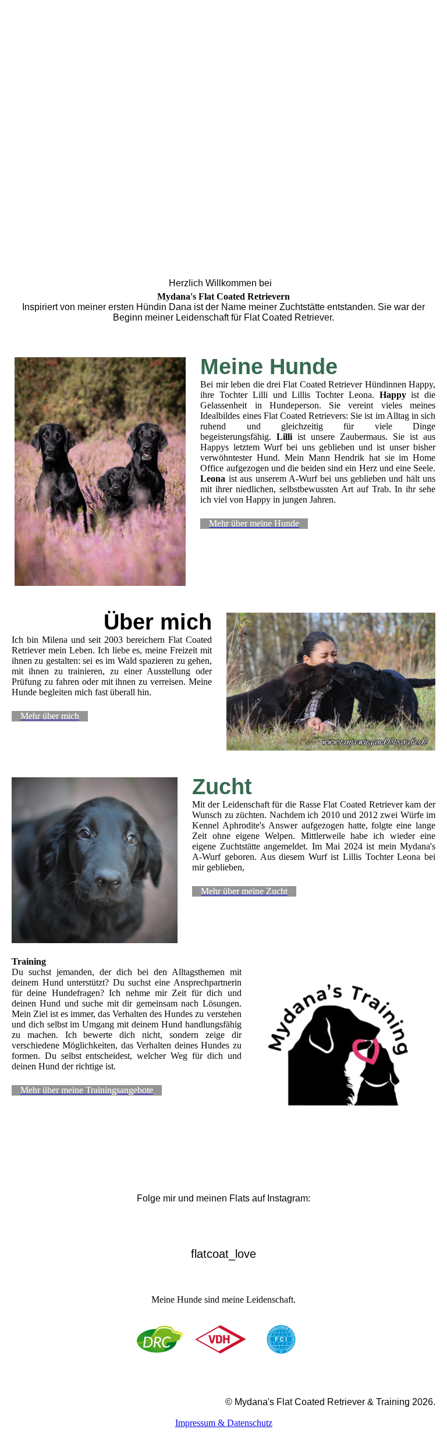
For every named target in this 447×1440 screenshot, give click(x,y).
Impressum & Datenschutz (223, 1423)
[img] (223, 116)
